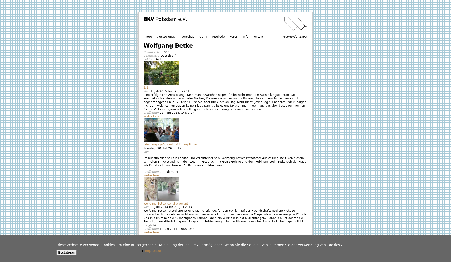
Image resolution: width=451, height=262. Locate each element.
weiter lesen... (153, 116)
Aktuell (148, 36)
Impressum (154, 251)
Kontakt (258, 36)
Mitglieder (219, 36)
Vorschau (188, 36)
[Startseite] (226, 23)
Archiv (203, 36)
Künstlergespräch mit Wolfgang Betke (170, 144)
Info (245, 36)
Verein (234, 36)
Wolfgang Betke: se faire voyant (166, 203)
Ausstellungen (167, 36)
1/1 (146, 87)
